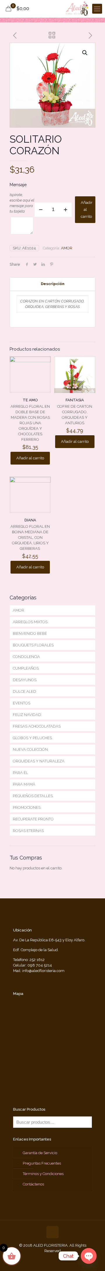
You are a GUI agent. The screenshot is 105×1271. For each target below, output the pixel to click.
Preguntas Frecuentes (42, 1163)
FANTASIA (75, 400)
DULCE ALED (24, 691)
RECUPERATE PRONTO (33, 819)
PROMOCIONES (27, 807)
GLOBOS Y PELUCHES (32, 738)
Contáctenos (33, 1184)
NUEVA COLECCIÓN (30, 749)
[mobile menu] (97, 9)
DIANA (30, 520)
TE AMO (30, 400)
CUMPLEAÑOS (26, 668)
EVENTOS (21, 703)
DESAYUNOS (24, 680)
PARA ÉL (20, 772)
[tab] (52, 284)
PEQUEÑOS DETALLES (33, 796)
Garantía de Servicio (40, 1153)
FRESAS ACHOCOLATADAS (37, 726)
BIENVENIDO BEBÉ (30, 633)
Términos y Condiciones (43, 1174)
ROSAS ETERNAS (28, 830)
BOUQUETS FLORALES (33, 645)
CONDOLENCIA (26, 656)
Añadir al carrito (86, 209)
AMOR (66, 248)
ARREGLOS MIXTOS (30, 622)
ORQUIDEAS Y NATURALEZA (38, 761)
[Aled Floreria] (77, 8)
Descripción (52, 284)
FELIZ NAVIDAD (27, 714)
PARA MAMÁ (24, 784)
